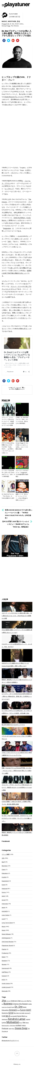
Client (3, 869)
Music (4, 21)
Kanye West (21, 1016)
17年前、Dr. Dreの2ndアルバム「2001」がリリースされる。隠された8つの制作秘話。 (22, 420)
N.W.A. (22, 24)
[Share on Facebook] (4, 41)
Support (4, 976)
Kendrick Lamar (16, 1019)
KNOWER (5, 911)
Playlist (4, 949)
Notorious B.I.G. (6, 1025)
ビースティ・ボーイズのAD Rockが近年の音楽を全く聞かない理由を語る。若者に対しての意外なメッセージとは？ (17, 696)
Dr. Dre (12, 24)
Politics (24, 1025)
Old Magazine (6, 938)
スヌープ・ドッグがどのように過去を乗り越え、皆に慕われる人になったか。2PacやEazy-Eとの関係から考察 (17, 615)
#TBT (3, 979)
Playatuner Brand (7, 945)
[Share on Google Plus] (13, 41)
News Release (6, 934)
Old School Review (7, 941)
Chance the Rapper (20, 1004)
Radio (3, 957)
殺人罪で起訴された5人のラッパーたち (13, 725)
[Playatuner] (17, 8)
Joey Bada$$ (13, 1016)
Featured (4, 888)
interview (27, 1013)
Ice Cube (21, 1013)
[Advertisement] (17, 578)
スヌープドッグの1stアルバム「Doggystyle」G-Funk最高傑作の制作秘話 (22, 473)
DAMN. (30, 1004)
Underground (6, 987)
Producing (5, 953)
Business (4, 866)
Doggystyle (5, 24)
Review (4, 964)
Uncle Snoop (6, 983)
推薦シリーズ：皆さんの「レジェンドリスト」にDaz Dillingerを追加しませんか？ (22, 497)
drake (24, 1007)
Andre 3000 (24, 1001)
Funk (18, 1010)
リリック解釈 (6, 854)
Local (3, 919)
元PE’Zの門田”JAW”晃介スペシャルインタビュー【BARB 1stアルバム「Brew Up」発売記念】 (15, 524)
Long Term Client (7, 923)
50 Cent (8, 1001)
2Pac (4, 1000)
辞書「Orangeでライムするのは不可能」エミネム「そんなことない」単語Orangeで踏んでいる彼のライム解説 (16, 770)
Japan (3, 907)
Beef (3, 862)
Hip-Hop (16, 1013)
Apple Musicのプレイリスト (14, 97)
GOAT (17, 24)
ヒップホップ (9, 189)
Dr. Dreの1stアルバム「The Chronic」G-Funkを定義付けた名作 (8, 496)
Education (5, 873)
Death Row (4, 1007)
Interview (5, 904)
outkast (18, 1025)
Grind (3, 900)
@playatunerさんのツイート (10, 1040)
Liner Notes (5, 915)
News (3, 930)
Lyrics (4, 1022)
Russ (13, 1028)
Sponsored (5, 968)
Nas (24, 1022)
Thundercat (5, 1031)
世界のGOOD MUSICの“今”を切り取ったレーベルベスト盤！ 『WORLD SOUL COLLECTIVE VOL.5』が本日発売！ (18, 514)
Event (3, 885)
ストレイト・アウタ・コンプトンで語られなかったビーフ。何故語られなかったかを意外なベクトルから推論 (8, 421)
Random (4, 960)
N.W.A (14, 86)
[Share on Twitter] (8, 41)
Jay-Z (8, 1015)
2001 (9, 241)
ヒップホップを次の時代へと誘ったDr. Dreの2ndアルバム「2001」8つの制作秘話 (8, 473)
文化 (18, 21)
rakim (10, 1028)
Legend (28, 1019)
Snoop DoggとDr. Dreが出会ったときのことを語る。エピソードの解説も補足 (22, 446)
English (4, 877)
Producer (5, 1028)
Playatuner (13, 14)
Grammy (5, 1013)
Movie (21, 1022)
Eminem (13, 1010)
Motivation (12, 1022)
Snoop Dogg (6, 26)
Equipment (5, 881)
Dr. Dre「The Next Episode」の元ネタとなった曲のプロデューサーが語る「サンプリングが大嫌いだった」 (17, 818)
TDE (29, 1028)
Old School (12, 1025)
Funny (4, 892)
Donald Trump (10, 1007)
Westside (12, 21)
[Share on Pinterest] (17, 41)
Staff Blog (5, 972)
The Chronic (15, 26)
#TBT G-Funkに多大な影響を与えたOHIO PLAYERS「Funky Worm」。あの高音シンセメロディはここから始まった (8, 448)
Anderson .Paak (16, 1001)
